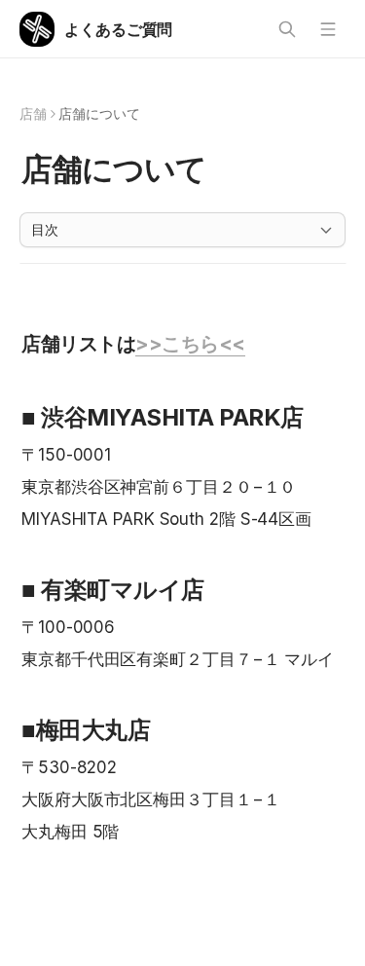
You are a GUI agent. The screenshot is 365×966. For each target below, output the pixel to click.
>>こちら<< (190, 343)
